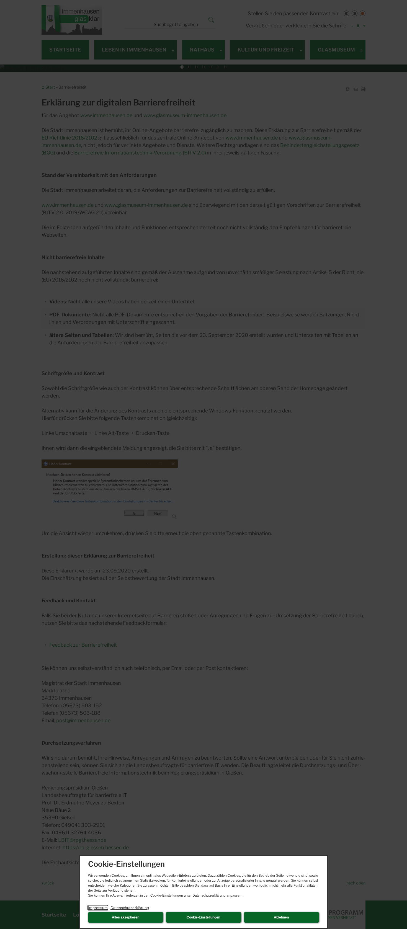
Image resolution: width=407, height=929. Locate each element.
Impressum (98, 907)
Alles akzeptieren (125, 917)
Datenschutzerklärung (129, 907)
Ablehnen (281, 917)
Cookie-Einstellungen (203, 917)
